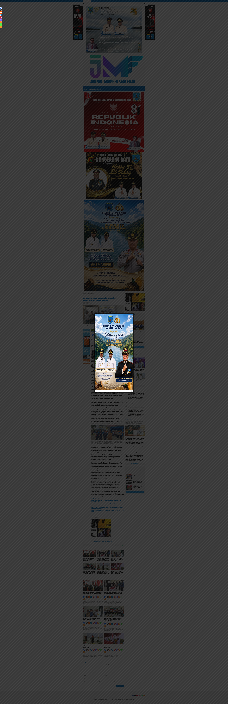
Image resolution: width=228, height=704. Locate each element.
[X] (1, 10)
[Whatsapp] (1, 24)
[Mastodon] (1, 20)
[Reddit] (1, 12)
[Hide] (0, 29)
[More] (1, 27)
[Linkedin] (1, 15)
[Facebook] (1, 8)
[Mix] (1, 22)
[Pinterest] (1, 17)
